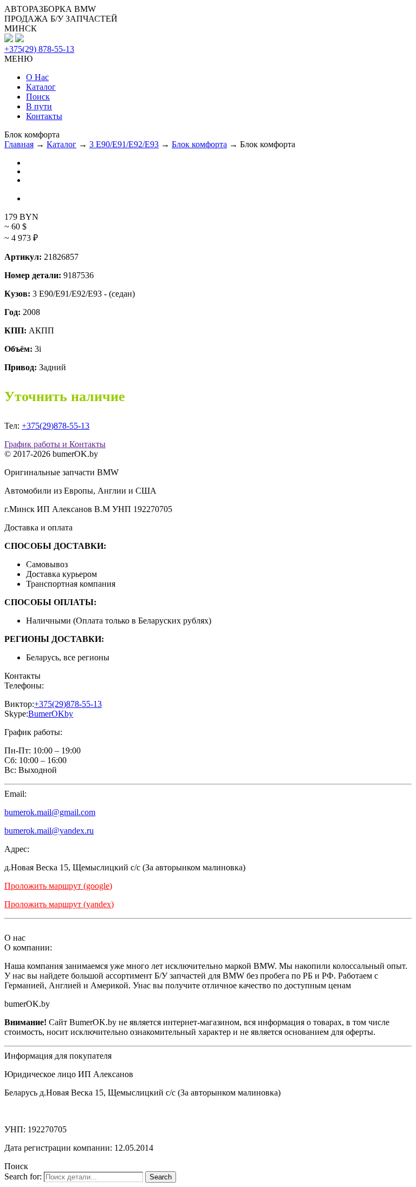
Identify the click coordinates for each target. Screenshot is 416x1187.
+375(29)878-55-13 (55, 425)
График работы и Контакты (55, 444)
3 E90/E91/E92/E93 (124, 144)
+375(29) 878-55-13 (39, 49)
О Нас (37, 77)
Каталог (41, 86)
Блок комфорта (199, 144)
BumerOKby (50, 713)
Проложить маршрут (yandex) (59, 904)
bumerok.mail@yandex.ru (49, 830)
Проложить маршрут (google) (58, 885)
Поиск (38, 96)
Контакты (44, 116)
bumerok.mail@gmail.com (49, 812)
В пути (39, 106)
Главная (19, 144)
